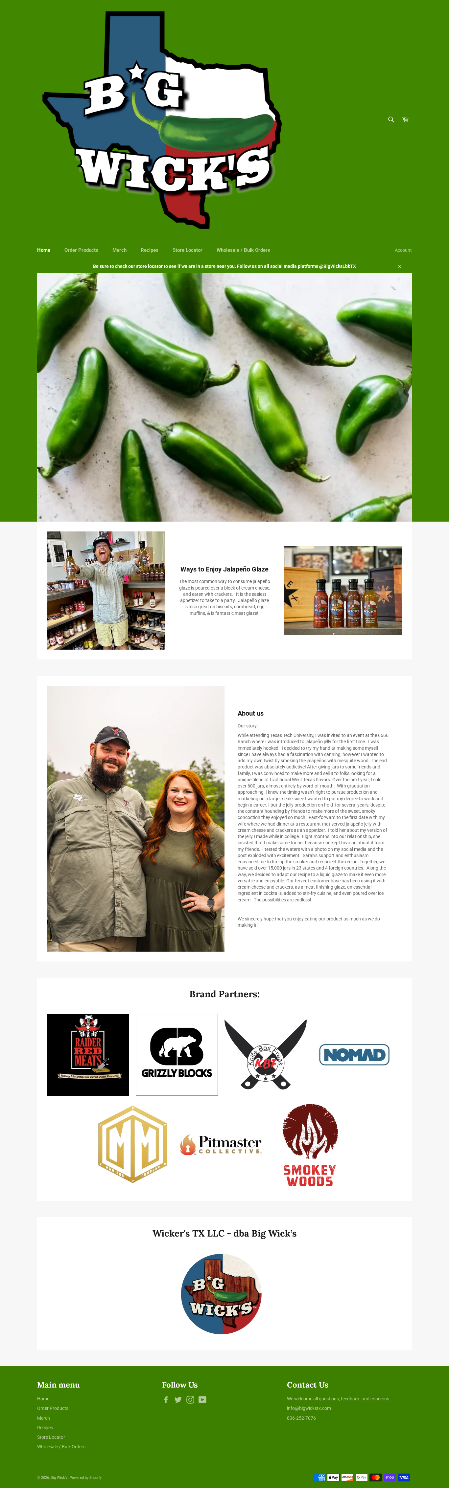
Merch (119, 250)
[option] (224, 397)
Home (43, 250)
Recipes (149, 250)
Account (403, 250)
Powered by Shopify (86, 1478)
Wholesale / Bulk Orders (243, 250)
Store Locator (187, 250)
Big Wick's (59, 1478)
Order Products (81, 250)
